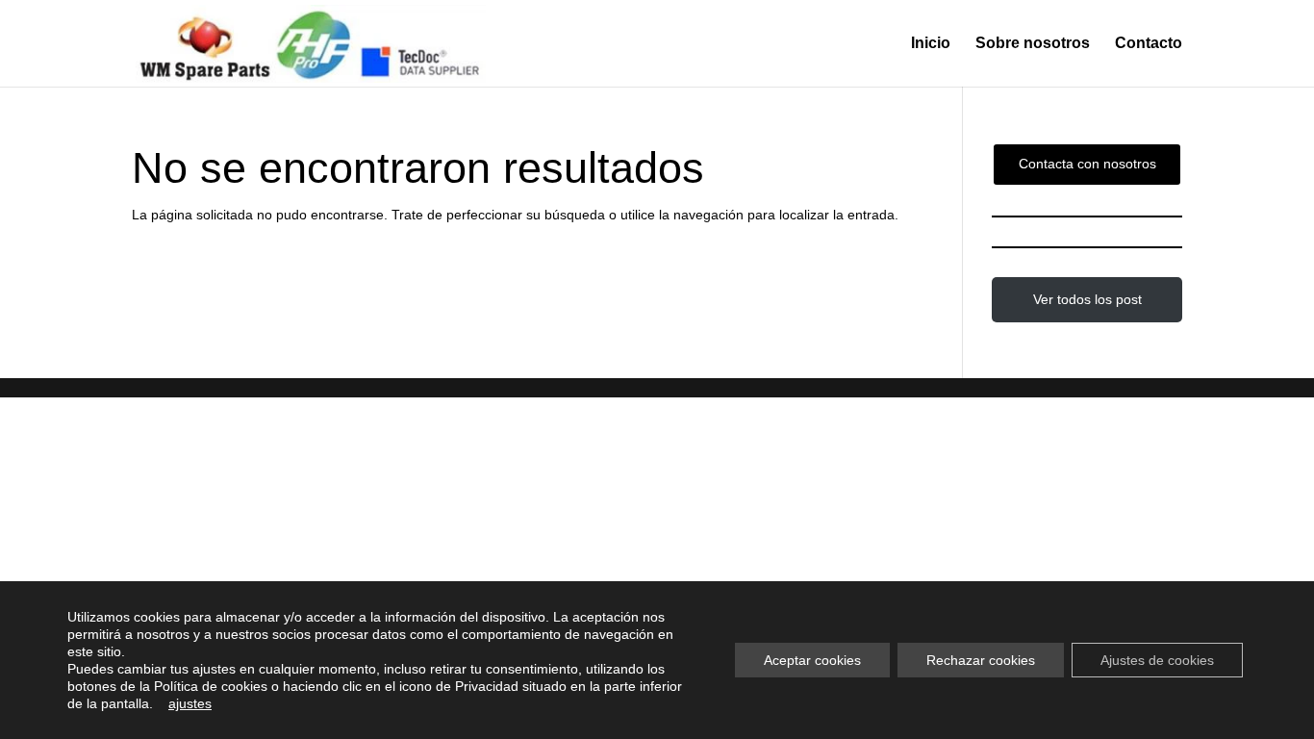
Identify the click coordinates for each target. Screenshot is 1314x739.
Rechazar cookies (980, 660)
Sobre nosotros (1032, 44)
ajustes (190, 703)
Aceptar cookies (812, 660)
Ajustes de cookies (1157, 660)
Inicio (930, 44)
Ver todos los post (1087, 299)
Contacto (1148, 44)
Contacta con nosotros (1087, 163)
